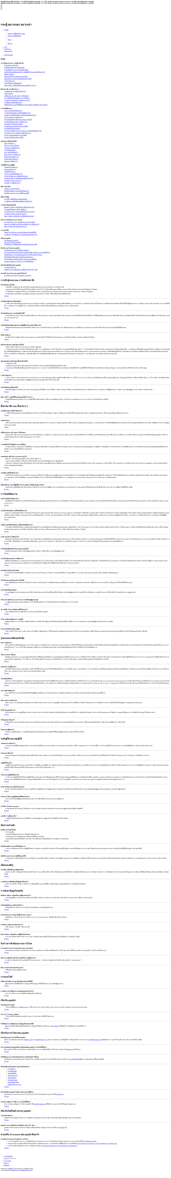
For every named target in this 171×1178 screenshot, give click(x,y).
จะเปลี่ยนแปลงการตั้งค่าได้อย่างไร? (15, 91)
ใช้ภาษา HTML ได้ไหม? (11, 145)
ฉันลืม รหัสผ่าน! (9, 74)
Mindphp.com (28, 1039)
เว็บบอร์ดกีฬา (12, 1078)
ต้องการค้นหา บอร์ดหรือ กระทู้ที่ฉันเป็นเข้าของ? (19, 216)
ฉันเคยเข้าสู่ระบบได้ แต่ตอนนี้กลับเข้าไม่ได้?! (18, 79)
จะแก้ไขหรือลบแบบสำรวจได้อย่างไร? (16, 122)
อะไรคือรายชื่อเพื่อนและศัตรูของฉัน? (15, 199)
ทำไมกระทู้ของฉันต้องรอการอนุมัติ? (15, 135)
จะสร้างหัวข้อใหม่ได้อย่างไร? (13, 110)
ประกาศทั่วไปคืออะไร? (11, 152)
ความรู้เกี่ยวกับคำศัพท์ (76, 1059)
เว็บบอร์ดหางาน (13, 1075)
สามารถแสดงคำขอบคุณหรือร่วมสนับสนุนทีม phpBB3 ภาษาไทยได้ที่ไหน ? (27, 252)
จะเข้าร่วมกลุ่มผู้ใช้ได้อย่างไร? (13, 174)
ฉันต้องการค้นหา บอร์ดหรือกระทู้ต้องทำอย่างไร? (19, 207)
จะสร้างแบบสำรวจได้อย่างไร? (13, 117)
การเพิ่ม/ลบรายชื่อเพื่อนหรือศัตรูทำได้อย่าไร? (18, 201)
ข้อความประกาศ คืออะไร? (12, 154)
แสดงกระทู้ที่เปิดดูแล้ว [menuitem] (14, 36)
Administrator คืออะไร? (11, 167)
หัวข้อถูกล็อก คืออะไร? (11, 159)
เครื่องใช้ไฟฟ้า (12, 1073)
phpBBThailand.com (41, 1039)
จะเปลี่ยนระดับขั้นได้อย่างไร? (13, 102)
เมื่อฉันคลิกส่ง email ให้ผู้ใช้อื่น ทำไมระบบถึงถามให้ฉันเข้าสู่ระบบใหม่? (26, 105)
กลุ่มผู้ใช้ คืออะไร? (10, 171)
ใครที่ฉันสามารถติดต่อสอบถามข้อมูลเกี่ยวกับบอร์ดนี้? (20, 244)
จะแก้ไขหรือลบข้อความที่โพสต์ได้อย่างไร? (17, 113)
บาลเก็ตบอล (11, 1069)
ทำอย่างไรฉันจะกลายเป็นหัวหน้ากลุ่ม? (16, 176)
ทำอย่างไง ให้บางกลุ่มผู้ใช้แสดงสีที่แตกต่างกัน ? (19, 178)
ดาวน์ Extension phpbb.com (49, 1146)
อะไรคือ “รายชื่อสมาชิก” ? (12, 183)
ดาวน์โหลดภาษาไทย (89, 1141)
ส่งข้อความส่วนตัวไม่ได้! (11, 188)
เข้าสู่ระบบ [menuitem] (7, 49)
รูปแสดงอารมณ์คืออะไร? (12, 148)
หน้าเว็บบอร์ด (8, 55)
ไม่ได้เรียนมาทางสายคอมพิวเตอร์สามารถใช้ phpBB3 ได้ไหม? (23, 255)
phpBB (10, 1168)
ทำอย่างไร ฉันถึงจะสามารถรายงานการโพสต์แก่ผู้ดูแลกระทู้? (23, 131)
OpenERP (62, 1127)
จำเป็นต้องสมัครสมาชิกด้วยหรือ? (14, 67)
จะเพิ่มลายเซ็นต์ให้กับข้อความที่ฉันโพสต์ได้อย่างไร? (20, 115)
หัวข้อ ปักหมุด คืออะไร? (11, 157)
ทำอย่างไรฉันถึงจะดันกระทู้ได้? (14, 137)
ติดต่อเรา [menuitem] (7, 1165)
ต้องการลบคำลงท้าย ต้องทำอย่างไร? (15, 226)
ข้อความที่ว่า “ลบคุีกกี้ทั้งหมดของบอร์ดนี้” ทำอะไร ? (20, 85)
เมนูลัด (6, 30)
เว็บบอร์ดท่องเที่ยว (13, 1082)
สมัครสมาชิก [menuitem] (8, 51)
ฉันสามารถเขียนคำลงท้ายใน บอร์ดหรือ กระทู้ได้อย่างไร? (22, 224)
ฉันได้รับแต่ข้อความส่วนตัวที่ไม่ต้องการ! (16, 191)
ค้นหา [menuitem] (10, 39)
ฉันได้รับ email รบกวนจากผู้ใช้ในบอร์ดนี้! (16, 193)
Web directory (60, 1094)
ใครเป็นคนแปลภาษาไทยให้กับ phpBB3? (16, 250)
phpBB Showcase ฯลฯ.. (15, 1084)
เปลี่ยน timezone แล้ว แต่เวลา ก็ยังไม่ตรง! (16, 96)
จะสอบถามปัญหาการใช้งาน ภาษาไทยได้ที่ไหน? (19, 261)
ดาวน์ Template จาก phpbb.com (86, 1143)
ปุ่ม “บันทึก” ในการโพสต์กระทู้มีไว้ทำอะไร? (17, 133)
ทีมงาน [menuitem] (10, 43)
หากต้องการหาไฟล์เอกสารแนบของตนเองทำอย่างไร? (20, 234)
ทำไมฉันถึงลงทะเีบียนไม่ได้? (13, 83)
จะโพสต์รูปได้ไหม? (10, 150)
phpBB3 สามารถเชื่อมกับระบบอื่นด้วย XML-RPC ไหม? (21, 269)
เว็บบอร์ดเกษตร (12, 1080)
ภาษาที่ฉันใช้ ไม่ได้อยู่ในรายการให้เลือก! (17, 98)
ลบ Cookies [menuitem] (7, 1161)
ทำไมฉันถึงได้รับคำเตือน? (12, 128)
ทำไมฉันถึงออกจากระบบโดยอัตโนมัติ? (16, 70)
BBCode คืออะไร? (9, 143)
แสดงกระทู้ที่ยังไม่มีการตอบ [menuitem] (16, 33)
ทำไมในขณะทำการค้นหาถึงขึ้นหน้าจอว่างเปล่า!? (19, 211)
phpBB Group (23, 1007)
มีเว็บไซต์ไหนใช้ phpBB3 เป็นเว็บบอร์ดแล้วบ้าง (18, 257)
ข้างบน (6, 296)
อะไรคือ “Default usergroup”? (13, 180)
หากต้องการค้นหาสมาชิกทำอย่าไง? (15, 214)
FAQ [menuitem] (5, 47)
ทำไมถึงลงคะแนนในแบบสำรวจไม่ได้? (16, 126)
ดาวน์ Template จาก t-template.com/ (106, 1143)
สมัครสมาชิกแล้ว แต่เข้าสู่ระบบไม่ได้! (15, 76)
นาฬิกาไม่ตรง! (8, 93)
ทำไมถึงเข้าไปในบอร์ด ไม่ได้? (13, 124)
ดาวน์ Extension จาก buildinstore (67, 1146)
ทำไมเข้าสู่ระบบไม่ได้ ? (11, 65)
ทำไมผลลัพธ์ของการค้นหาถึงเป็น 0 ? (15, 209)
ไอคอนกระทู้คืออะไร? (11, 161)
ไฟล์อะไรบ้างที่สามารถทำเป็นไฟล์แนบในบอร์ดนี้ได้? (20, 232)
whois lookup (54, 1026)
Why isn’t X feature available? (12, 242)
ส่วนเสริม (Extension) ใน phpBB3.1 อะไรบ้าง (17, 275)
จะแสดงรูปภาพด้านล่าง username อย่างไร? (17, 100)
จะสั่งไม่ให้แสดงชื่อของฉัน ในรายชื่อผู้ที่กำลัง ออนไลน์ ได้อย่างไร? (24, 72)
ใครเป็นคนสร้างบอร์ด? (11, 240)
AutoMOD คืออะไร (10, 267)
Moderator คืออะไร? (10, 169)
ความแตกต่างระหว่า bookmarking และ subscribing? (19, 222)
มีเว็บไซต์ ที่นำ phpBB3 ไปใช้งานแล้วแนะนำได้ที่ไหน (20, 259)
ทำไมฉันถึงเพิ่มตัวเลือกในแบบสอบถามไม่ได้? (18, 119)
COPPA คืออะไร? (9, 81)
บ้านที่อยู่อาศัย (12, 1071)
